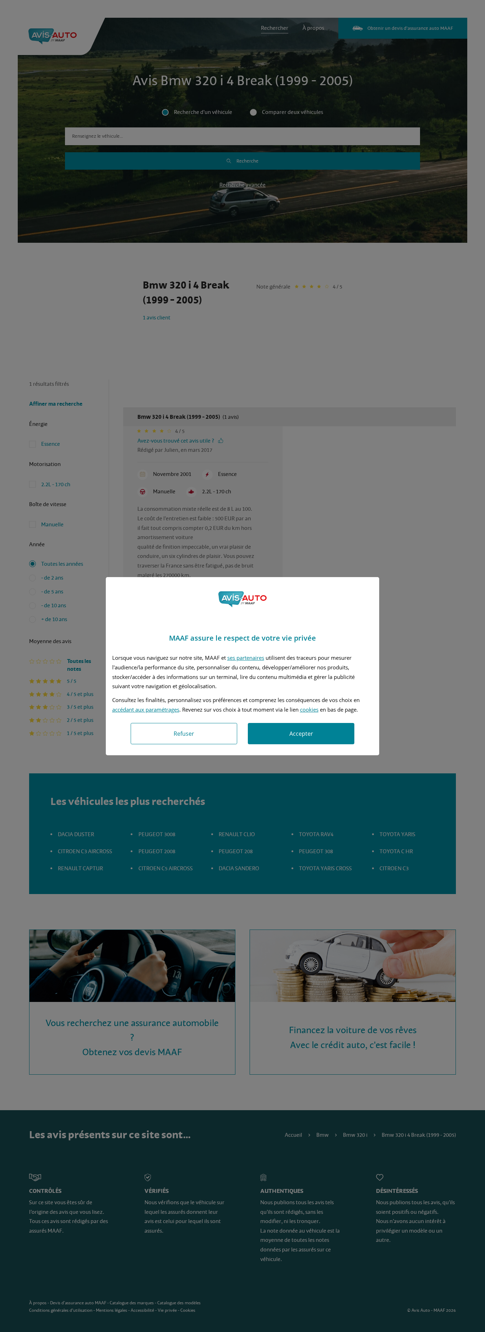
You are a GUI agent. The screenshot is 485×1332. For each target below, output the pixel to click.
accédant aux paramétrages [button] (145, 709)
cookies (309, 709)
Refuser (184, 734)
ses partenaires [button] (245, 657)
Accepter (301, 734)
